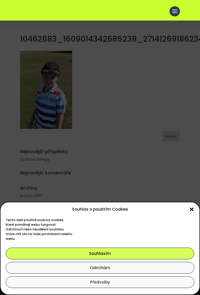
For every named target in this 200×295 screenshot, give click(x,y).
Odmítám (100, 268)
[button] (191, 209)
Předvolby (100, 282)
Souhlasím (100, 253)
